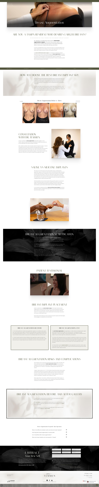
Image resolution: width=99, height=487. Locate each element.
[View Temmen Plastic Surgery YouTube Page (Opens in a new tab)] (52, 480)
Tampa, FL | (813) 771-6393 (7, 4)
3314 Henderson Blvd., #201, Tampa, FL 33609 (26, 465)
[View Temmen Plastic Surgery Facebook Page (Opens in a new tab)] (49, 480)
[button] (93, 4)
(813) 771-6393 (47, 408)
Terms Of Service (69, 464)
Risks (74, 68)
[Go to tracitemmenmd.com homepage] (49, 4)
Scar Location (26, 68)
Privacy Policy (63, 464)
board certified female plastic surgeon (42, 52)
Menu (95, 4)
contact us (42, 408)
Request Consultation (86, 4)
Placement (42, 68)
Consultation (90, 68)
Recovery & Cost (58, 68)
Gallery (63, 403)
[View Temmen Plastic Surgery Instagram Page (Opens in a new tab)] (47, 480)
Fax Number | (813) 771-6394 (8, 5)
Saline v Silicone (9, 68)
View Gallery (49, 411)
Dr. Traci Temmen (37, 402)
